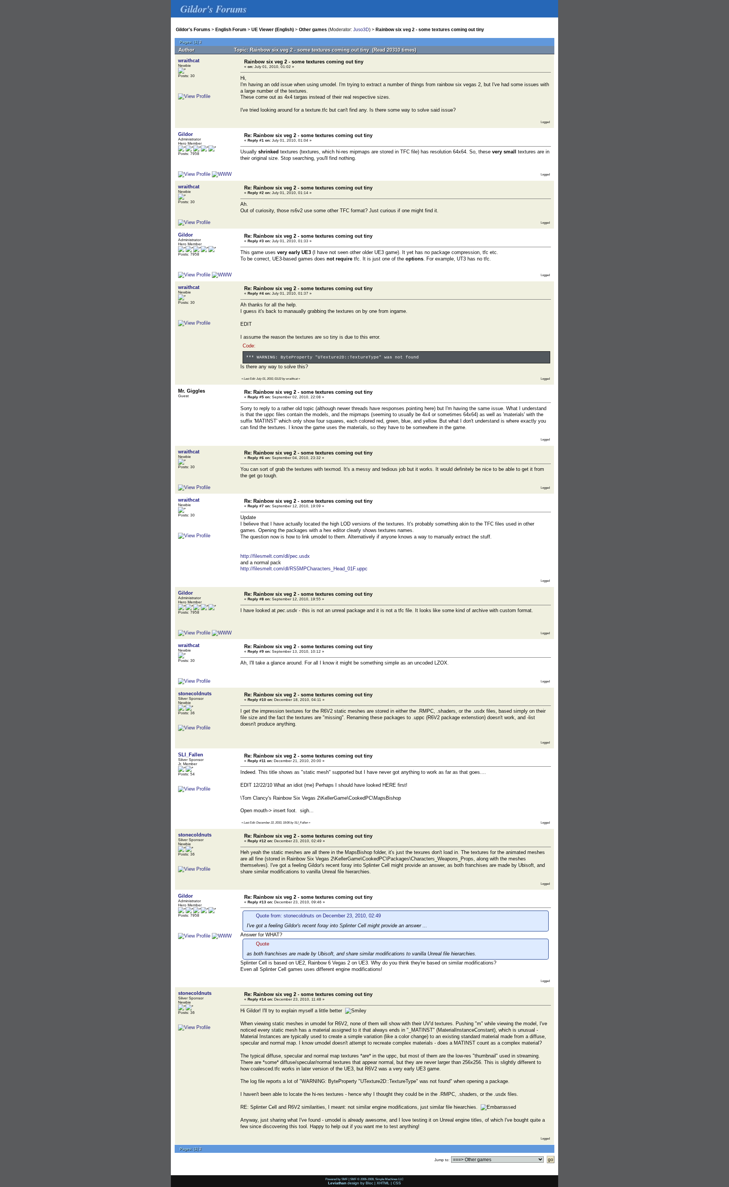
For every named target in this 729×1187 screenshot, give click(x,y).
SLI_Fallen (190, 755)
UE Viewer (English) (272, 29)
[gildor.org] (222, 174)
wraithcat (188, 60)
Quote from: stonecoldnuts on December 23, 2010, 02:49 (318, 916)
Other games (313, 29)
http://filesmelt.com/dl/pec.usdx (275, 556)
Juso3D (361, 29)
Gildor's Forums (193, 29)
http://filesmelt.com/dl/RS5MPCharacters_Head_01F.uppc (304, 568)
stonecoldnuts (194, 693)
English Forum (230, 29)
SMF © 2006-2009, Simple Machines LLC (377, 1179)
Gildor (185, 134)
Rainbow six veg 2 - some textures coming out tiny (430, 29)
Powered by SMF (336, 1179)
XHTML (383, 1183)
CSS (397, 1183)
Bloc (369, 1183)
